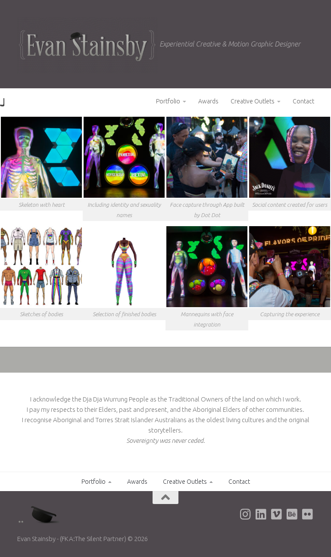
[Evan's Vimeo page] (277, 514)
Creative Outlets (253, 101)
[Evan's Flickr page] (308, 514)
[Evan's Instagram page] (246, 514)
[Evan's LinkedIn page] (261, 514)
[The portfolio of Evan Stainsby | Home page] (87, 45)
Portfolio (168, 101)
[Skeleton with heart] (41, 157)
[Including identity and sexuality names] (124, 157)
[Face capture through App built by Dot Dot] (207, 157)
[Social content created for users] (289, 157)
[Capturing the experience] (289, 266)
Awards (208, 101)
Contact (303, 101)
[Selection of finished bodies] (124, 266)
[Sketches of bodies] (41, 266)
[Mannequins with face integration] (207, 266)
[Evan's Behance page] (292, 514)
